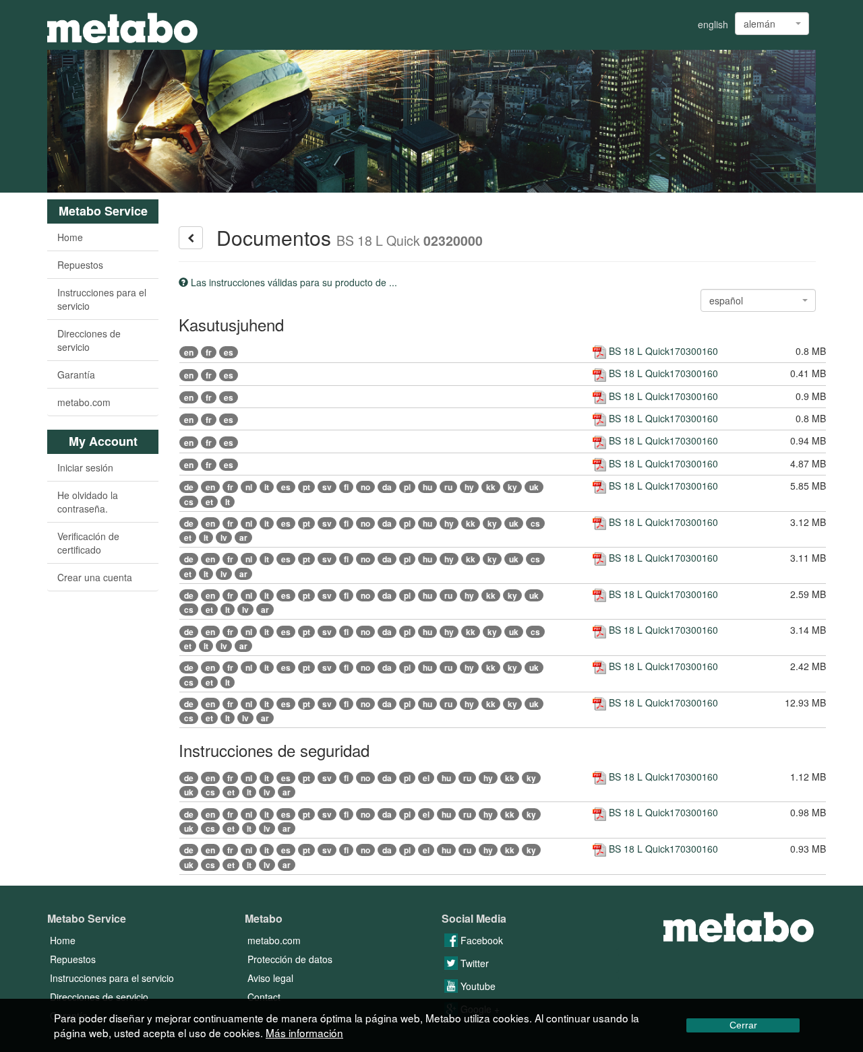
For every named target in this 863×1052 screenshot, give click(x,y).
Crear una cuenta (94, 577)
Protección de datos (289, 959)
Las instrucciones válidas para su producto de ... (292, 282)
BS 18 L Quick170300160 (662, 351)
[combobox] (772, 23)
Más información (304, 1032)
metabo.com (84, 402)
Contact (263, 997)
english (713, 24)
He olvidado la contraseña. (87, 501)
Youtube (477, 986)
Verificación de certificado (88, 542)
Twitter (473, 963)
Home (70, 237)
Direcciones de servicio (89, 340)
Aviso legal (270, 978)
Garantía (76, 374)
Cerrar (743, 1025)
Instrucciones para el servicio (101, 299)
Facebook (480, 940)
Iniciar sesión (85, 467)
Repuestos (80, 264)
